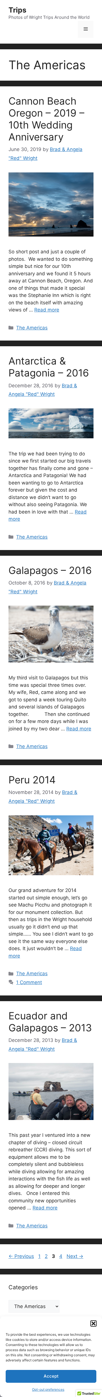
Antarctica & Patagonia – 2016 (48, 367)
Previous (21, 1256)
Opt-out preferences (48, 1389)
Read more (46, 310)
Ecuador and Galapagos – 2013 (50, 1022)
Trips (17, 10)
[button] (93, 1323)
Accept (51, 1376)
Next (75, 1256)
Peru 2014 (32, 780)
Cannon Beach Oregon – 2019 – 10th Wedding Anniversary (46, 119)
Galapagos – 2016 (50, 570)
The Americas (32, 328)
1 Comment (29, 982)
